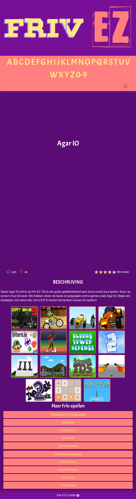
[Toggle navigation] (126, 86)
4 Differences (68, 462)
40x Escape (68, 485)
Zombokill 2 (68, 430)
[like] (9, 272)
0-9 (81, 74)
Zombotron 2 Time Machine (68, 415)
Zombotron (68, 422)
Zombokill (68, 438)
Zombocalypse (68, 446)
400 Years (68, 477)
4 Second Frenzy (68, 470)
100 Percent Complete (68, 454)
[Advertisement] (68, 116)
